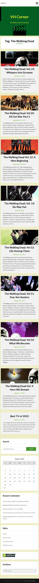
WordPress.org (7, 545)
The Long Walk (18, 509)
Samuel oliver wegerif (9, 501)
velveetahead (7, 509)
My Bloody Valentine (20, 505)
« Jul (4, 488)
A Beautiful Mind (23, 501)
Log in (4, 534)
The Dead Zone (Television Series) (24, 513)
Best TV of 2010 (19, 416)
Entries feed (6, 537)
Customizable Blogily (29, 581)
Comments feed (8, 541)
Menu (3, 3)
